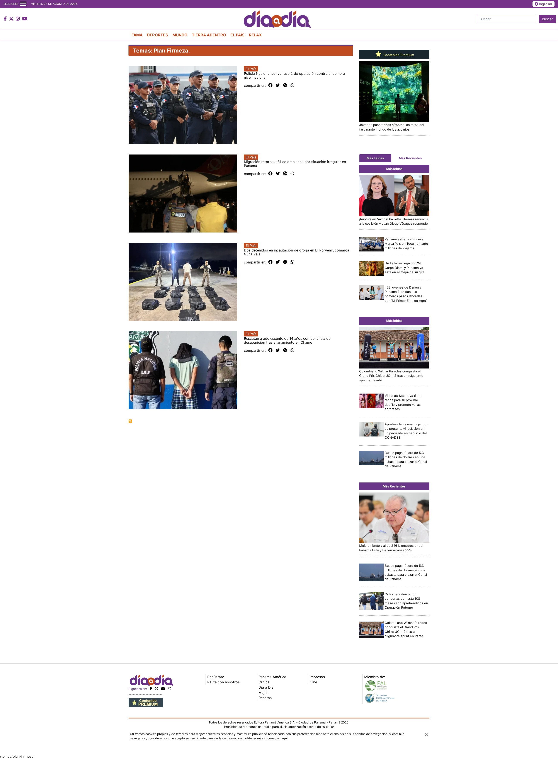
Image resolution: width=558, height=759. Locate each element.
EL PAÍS (237, 35)
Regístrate (215, 677)
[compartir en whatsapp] (292, 85)
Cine (313, 682)
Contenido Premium (398, 55)
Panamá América (272, 677)
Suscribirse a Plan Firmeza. (130, 421)
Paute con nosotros (223, 682)
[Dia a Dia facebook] (6, 19)
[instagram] (169, 688)
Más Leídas (375, 158)
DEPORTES (157, 35)
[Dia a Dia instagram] (18, 19)
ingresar (545, 4)
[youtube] (163, 688)
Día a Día (266, 687)
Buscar (547, 19)
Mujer (263, 692)
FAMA (137, 35)
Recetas (265, 698)
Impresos (317, 677)
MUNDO (179, 35)
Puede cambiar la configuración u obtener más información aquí (242, 738)
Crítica (264, 682)
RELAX (255, 35)
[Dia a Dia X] (12, 19)
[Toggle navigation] (23, 4)
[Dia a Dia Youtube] (24, 19)
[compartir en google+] (285, 85)
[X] (156, 688)
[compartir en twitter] (278, 85)
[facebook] (151, 688)
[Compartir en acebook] (270, 85)
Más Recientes (410, 158)
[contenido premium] (146, 702)
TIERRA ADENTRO (209, 35)
